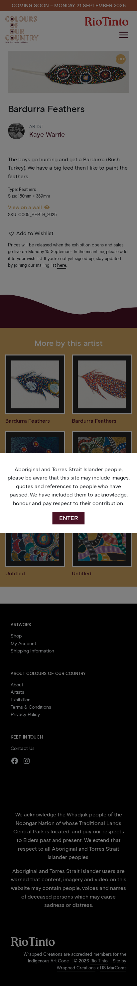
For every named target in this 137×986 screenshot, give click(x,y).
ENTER (68, 518)
